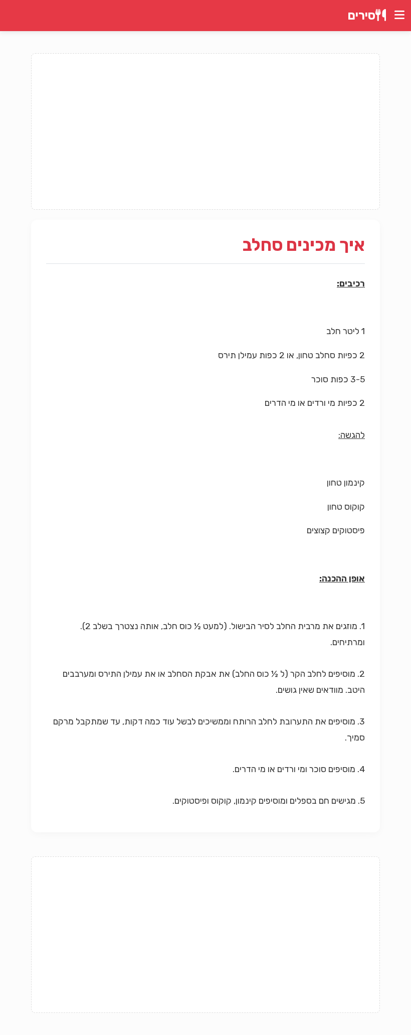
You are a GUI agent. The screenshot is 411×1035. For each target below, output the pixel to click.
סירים (361, 16)
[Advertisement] (205, 131)
